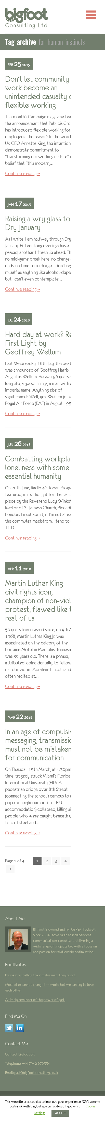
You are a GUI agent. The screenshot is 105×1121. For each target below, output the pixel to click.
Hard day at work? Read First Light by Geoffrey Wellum (43, 343)
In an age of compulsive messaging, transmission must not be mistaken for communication (41, 744)
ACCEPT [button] (60, 1113)
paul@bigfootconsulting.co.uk (36, 1073)
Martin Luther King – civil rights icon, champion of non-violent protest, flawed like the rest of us (43, 600)
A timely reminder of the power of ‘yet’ (35, 1000)
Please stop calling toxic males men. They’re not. (40, 975)
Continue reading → (22, 173)
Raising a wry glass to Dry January (37, 223)
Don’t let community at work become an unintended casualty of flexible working (41, 92)
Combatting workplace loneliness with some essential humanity (41, 467)
